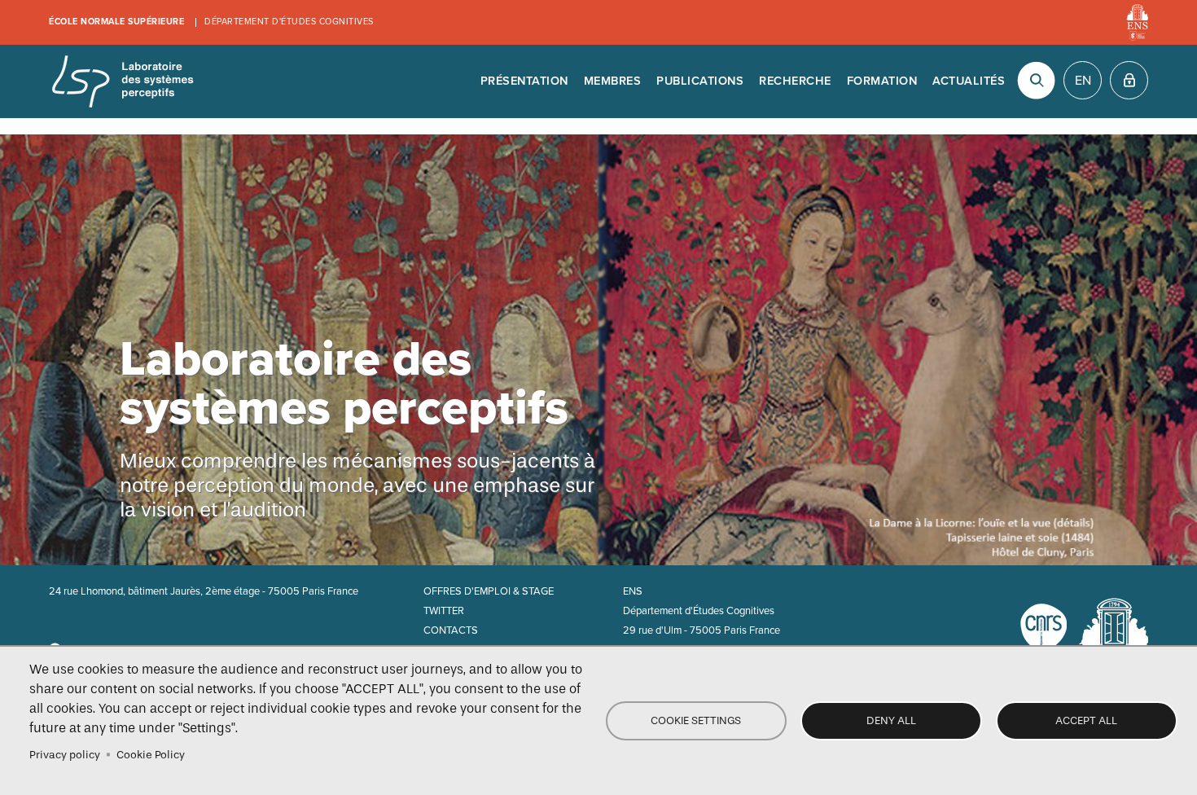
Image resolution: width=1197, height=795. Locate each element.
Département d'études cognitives (289, 21)
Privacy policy (64, 755)
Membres (613, 81)
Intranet (1129, 80)
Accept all (1086, 720)
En (1083, 80)
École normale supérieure (116, 21)
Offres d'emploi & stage (488, 591)
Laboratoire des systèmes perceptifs (122, 81)
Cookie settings (696, 720)
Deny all (891, 720)
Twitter (443, 610)
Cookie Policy (150, 755)
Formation (882, 81)
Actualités (968, 81)
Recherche (795, 81)
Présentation (524, 81)
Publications (699, 81)
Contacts (450, 630)
